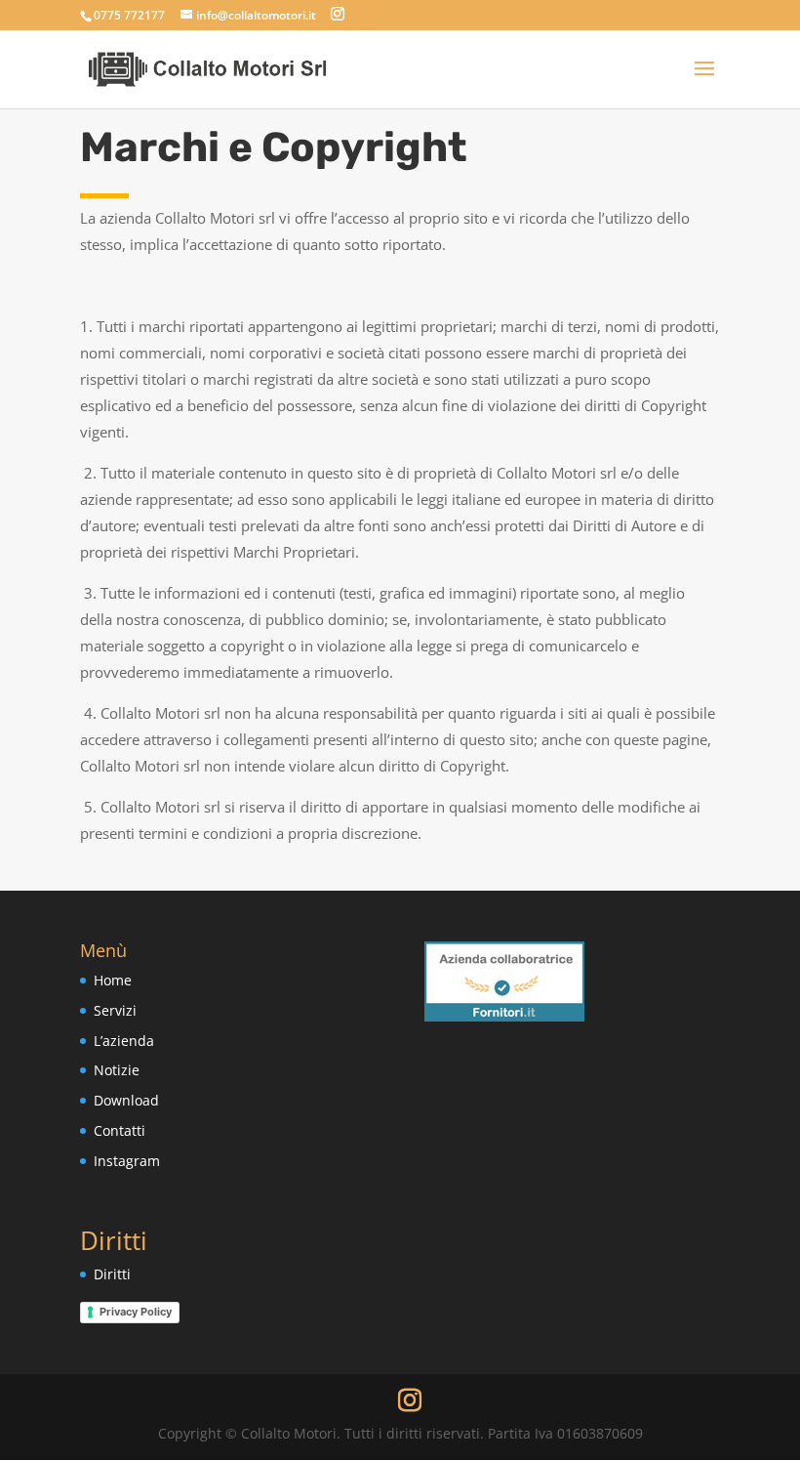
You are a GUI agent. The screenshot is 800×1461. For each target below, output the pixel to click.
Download (126, 1100)
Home (113, 980)
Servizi (115, 1010)
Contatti (119, 1130)
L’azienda (124, 1040)
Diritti (112, 1274)
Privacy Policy (136, 1311)
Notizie (117, 1070)
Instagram (127, 1160)
